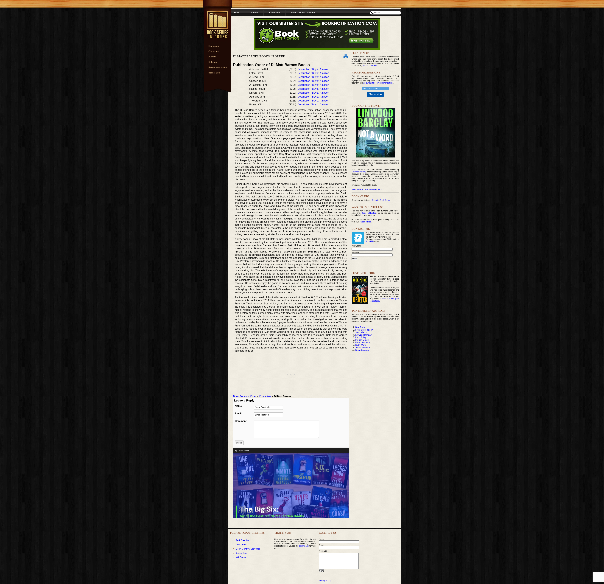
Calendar (213, 62)
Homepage (213, 46)
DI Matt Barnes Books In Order (259, 56)
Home (237, 12)
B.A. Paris (360, 327)
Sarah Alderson (363, 347)
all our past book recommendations (378, 83)
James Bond (242, 553)
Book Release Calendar (303, 12)
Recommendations (217, 67)
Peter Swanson (362, 342)
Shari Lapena (362, 350)
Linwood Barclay (359, 172)
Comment (240, 421)
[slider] (291, 516)
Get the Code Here (370, 66)
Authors (212, 56)
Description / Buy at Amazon (313, 69)
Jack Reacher (242, 540)
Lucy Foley (360, 337)
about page (304, 546)
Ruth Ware (360, 345)
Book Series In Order (244, 396)
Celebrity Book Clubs (381, 200)
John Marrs (361, 332)
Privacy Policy (325, 580)
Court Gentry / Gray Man (248, 549)
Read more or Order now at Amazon (367, 189)
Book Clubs (214, 72)
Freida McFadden (364, 329)
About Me (370, 241)
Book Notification (368, 213)
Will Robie (241, 557)
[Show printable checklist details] (345, 56)
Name (238, 406)
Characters (213, 51)
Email (238, 413)
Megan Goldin (362, 340)
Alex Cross (241, 544)
